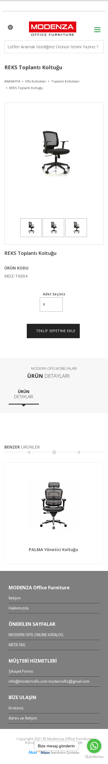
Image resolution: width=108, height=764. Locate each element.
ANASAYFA (12, 81)
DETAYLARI (23, 394)
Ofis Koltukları (35, 81)
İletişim (15, 598)
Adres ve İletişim (23, 718)
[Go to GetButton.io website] (94, 757)
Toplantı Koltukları (65, 81)
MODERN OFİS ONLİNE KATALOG (36, 635)
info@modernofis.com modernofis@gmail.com (49, 681)
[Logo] (53, 26)
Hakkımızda (19, 608)
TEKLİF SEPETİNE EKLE (54, 330)
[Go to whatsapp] (94, 746)
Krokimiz (16, 708)
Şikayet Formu (21, 671)
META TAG (17, 645)
